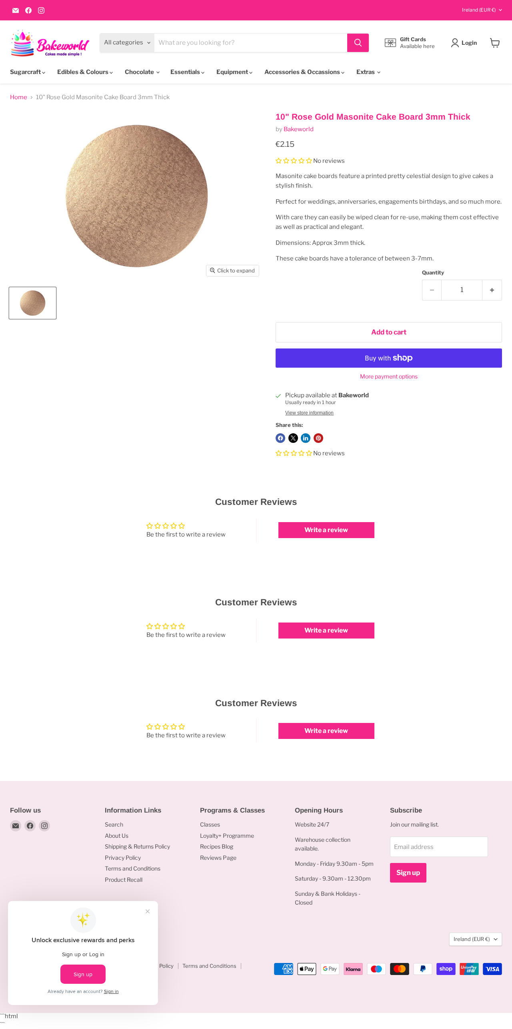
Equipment (232, 72)
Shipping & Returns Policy (137, 846)
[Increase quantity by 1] (492, 290)
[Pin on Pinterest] (318, 438)
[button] (294, 160)
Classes (210, 824)
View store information (309, 413)
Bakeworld (299, 129)
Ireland (479, 10)
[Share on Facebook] (280, 438)
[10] (32, 303)
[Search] (358, 43)
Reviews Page (218, 857)
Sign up (408, 873)
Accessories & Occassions (302, 72)
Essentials (185, 72)
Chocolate (140, 72)
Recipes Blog (216, 846)
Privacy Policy (123, 857)
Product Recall (123, 879)
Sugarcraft (26, 72)
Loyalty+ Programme (227, 835)
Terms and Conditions (132, 868)
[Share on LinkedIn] (305, 438)
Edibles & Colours (83, 72)
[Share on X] (293, 438)
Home (18, 97)
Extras (366, 72)
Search (114, 824)
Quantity (433, 273)
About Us (116, 835)
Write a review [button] (326, 530)
